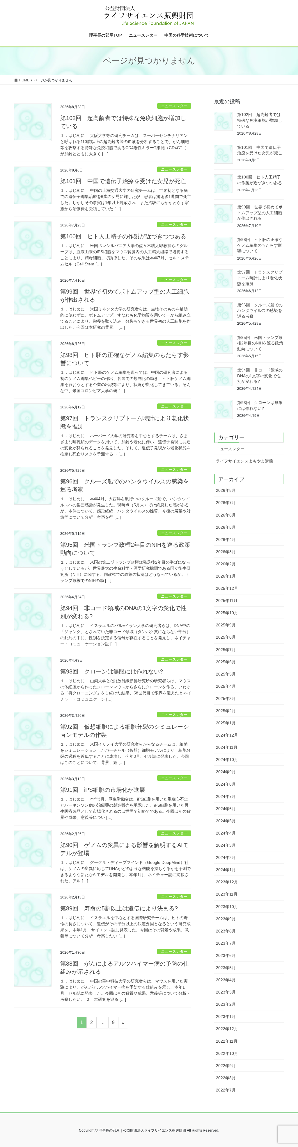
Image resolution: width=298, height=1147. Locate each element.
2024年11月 (226, 747)
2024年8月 (226, 784)
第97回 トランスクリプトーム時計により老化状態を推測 (260, 278)
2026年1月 (226, 576)
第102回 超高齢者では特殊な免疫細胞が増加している (259, 120)
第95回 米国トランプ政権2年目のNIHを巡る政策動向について (260, 343)
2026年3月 (226, 551)
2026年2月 (226, 564)
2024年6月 (226, 808)
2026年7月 (226, 502)
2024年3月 (226, 845)
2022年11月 (226, 1041)
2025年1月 (226, 723)
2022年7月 (226, 1090)
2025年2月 (226, 710)
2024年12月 (227, 735)
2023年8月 (226, 931)
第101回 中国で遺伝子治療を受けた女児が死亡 (123, 181)
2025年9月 (226, 625)
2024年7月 (226, 796)
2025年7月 (226, 649)
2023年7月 (226, 943)
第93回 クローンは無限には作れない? (114, 671)
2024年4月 (226, 833)
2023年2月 (226, 1004)
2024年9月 (226, 771)
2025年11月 (226, 600)
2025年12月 (227, 588)
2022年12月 (227, 1028)
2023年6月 (226, 955)
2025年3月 (226, 698)
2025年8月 (226, 637)
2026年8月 (226, 490)
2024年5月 (226, 821)
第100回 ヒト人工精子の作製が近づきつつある (123, 236)
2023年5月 (226, 967)
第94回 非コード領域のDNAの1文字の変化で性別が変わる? (260, 376)
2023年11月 (226, 894)
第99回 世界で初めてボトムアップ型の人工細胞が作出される (260, 213)
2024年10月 (227, 759)
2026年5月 (226, 527)
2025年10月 (227, 612)
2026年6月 (226, 515)
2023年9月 (226, 918)
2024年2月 (226, 857)
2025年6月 (226, 662)
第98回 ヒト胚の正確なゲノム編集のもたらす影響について (260, 245)
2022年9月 (226, 1065)
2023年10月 (227, 906)
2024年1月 (226, 869)
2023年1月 (226, 1016)
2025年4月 (226, 686)
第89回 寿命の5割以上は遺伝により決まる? (119, 908)
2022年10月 (227, 1053)
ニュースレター (174, 106)
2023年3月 (226, 992)
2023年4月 (226, 980)
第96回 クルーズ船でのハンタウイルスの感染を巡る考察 (260, 311)
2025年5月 (226, 674)
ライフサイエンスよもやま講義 (244, 461)
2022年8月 (226, 1077)
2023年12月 (227, 882)
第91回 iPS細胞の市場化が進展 (102, 790)
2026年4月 (226, 539)
